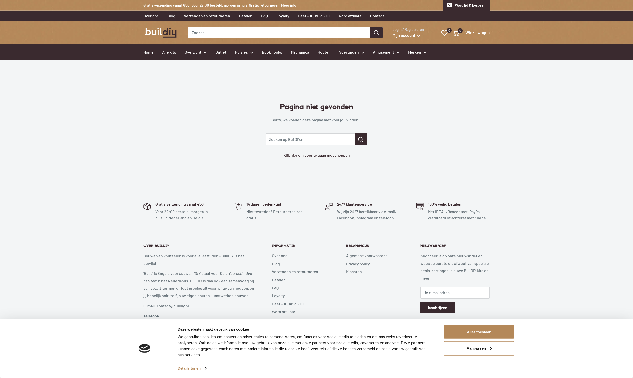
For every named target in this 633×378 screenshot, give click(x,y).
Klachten (354, 271)
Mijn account (404, 35)
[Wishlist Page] (444, 33)
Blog (276, 263)
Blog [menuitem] (171, 15)
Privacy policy (358, 263)
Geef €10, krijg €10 (288, 303)
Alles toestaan (479, 332)
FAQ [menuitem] (264, 15)
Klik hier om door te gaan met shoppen (316, 155)
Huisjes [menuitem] (241, 52)
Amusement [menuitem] (383, 52)
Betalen (279, 279)
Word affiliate (283, 311)
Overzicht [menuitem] (193, 52)
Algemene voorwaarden (367, 255)
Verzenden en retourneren (295, 271)
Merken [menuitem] (414, 52)
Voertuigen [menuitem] (349, 52)
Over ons (279, 255)
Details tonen (189, 368)
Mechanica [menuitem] (300, 52)
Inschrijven (437, 307)
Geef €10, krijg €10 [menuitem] (314, 15)
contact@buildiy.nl (173, 305)
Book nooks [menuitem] (272, 52)
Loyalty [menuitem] (282, 15)
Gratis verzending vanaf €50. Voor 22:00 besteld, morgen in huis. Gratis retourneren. (219, 5)
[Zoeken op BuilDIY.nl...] (361, 139)
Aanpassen (476, 348)
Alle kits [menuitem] (169, 52)
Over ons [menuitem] (151, 15)
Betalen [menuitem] (245, 15)
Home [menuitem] (148, 52)
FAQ (275, 287)
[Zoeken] (376, 32)
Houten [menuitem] (324, 52)
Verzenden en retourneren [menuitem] (207, 15)
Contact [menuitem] (377, 15)
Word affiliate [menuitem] (350, 15)
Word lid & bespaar (470, 5)
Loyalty (278, 295)
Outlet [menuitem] (220, 52)
